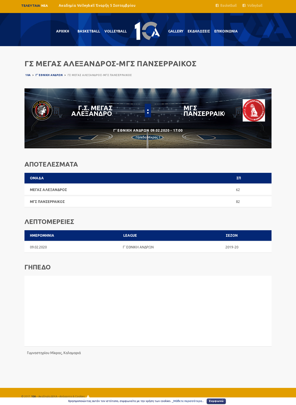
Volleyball (254, 5)
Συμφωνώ (216, 400)
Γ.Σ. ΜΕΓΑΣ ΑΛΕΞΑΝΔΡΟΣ (93, 110)
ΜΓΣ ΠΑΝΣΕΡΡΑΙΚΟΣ (208, 110)
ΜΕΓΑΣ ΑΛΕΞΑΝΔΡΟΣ (48, 190)
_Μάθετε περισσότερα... (188, 401)
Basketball (228, 5)
